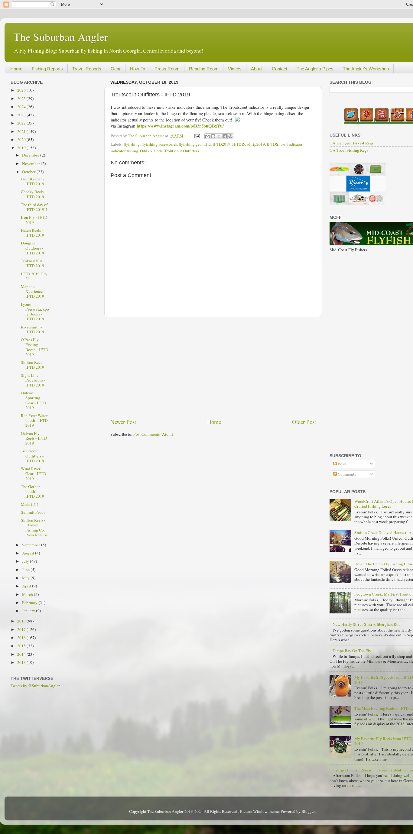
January (29, 610)
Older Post (304, 421)
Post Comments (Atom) (153, 434)
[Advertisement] (213, 367)
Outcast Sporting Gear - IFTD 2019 (33, 400)
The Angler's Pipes (315, 68)
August (28, 553)
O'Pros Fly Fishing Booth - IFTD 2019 (34, 347)
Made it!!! (29, 504)
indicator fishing (124, 151)
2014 (22, 654)
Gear (116, 68)
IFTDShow (276, 144)
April (27, 586)
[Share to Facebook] (225, 136)
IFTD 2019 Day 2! (34, 276)
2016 (22, 637)
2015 (22, 645)
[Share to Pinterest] (230, 136)
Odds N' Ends (151, 151)
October (29, 171)
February (30, 602)
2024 (22, 106)
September (31, 545)
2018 (22, 621)
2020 (22, 139)
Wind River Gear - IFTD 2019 (33, 473)
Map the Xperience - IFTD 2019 (33, 291)
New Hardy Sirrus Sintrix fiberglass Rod (367, 624)
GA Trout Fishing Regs (349, 150)
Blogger (308, 811)
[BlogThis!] (213, 136)
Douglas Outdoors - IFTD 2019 (32, 247)
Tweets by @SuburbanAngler (35, 685)
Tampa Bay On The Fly (352, 650)
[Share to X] (219, 136)
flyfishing (132, 144)
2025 (22, 98)
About (256, 68)
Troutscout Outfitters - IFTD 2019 (32, 455)
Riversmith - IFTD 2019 (32, 329)
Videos (235, 68)
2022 (22, 123)
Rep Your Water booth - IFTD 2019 (34, 420)
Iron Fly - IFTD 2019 (34, 220)
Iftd (207, 144)
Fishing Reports (47, 68)
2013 (22, 662)
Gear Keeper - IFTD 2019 (32, 181)
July (26, 561)
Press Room (167, 68)
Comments (346, 474)
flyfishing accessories (159, 144)
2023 (22, 115)
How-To (137, 68)
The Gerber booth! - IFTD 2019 (32, 491)
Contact (279, 68)
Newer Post (123, 421)
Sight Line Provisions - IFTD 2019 (33, 380)
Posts (341, 464)
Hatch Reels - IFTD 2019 (32, 233)
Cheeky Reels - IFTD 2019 (33, 194)
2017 (22, 629)
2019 (22, 147)
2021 (22, 131)
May (26, 577)
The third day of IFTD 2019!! (34, 207)
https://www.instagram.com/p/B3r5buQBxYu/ (180, 125)
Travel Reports (86, 68)
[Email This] (207, 136)
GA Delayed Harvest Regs (351, 143)
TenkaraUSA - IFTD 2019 (33, 263)
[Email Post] (196, 135)
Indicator (294, 144)
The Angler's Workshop (366, 68)
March (28, 594)
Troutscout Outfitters (181, 151)
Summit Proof (33, 512)
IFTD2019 (221, 144)
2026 (22, 90)
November (31, 163)
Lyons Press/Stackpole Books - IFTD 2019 (35, 312)
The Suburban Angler (61, 36)
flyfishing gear (191, 144)
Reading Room (204, 68)
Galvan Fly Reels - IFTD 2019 (34, 438)
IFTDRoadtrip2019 (248, 144)
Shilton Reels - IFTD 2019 (33, 365)
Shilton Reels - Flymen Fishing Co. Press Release (34, 527)
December (31, 155)
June (26, 569)
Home (16, 68)
